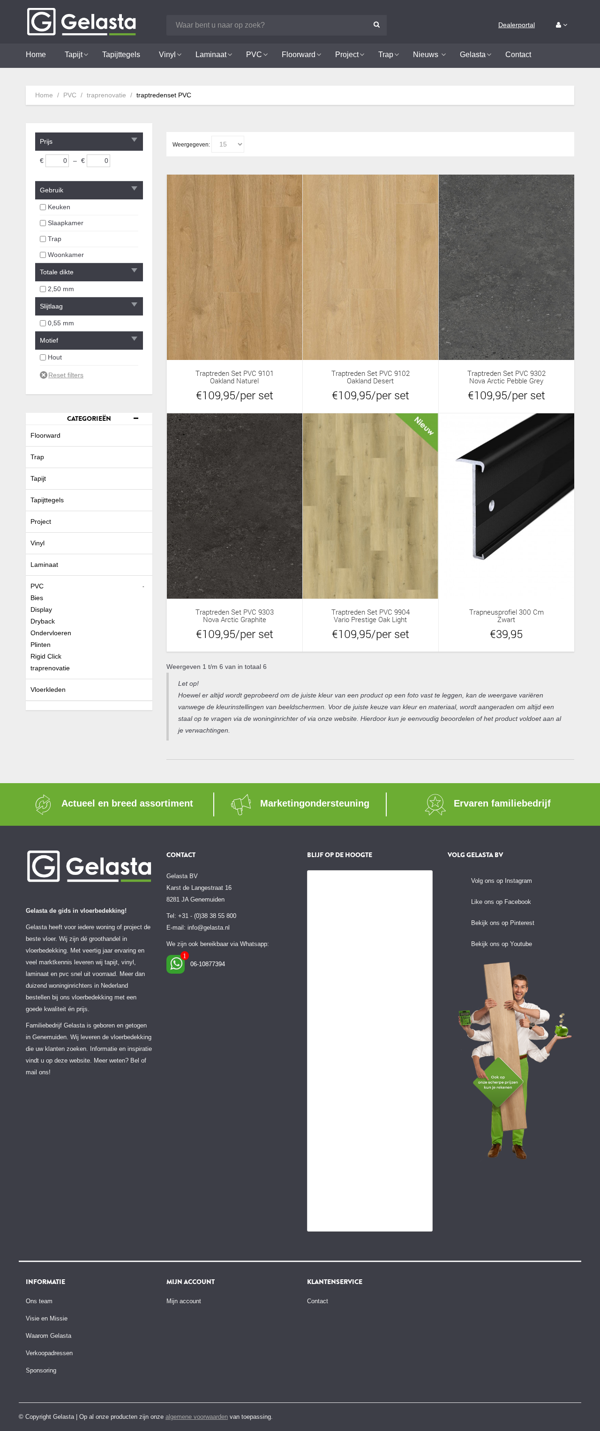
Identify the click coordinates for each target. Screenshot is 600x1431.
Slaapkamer (65, 223)
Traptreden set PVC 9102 (370, 373)
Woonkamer (66, 254)
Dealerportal (516, 25)
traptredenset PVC (163, 95)
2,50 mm (61, 289)
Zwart (506, 620)
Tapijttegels (47, 500)
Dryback (42, 621)
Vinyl (37, 543)
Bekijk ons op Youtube (501, 943)
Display (41, 609)
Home (44, 95)
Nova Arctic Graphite (234, 620)
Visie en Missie (47, 1318)
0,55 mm (61, 323)
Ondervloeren (50, 633)
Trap (54, 238)
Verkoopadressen (49, 1353)
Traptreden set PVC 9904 (370, 612)
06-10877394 (207, 964)
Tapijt (38, 478)
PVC (69, 95)
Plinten (40, 644)
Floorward (45, 435)
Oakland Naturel (234, 381)
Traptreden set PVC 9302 (506, 373)
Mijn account (183, 1301)
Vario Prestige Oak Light (370, 620)
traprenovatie (106, 95)
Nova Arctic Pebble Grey (506, 381)
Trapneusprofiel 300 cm (506, 612)
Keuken (59, 207)
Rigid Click (45, 656)
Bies (36, 598)
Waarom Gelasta (48, 1335)
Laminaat (44, 564)
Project (40, 521)
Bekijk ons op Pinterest (502, 922)
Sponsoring (41, 1370)
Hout (55, 357)
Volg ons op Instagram (501, 880)
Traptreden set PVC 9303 (234, 612)
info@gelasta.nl (209, 927)
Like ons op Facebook (501, 901)
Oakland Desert (370, 381)
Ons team (39, 1301)
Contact (317, 1301)
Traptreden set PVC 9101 (234, 373)
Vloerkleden (48, 689)
